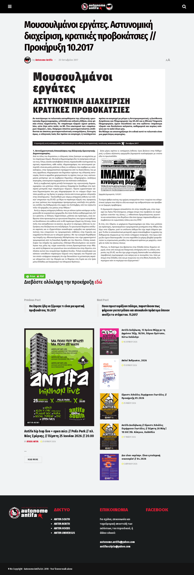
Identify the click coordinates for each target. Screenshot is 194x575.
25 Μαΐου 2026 (129, 403)
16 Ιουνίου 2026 (130, 342)
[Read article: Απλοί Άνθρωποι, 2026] (109, 374)
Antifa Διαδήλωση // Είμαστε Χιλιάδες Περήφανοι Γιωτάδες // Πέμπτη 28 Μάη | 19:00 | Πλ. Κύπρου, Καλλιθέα (144, 428)
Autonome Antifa (43, 59)
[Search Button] (184, 6)
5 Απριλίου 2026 (130, 464)
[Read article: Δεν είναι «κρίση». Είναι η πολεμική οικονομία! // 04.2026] (109, 467)
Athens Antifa (32, 441)
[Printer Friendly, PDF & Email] (34, 276)
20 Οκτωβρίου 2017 (68, 59)
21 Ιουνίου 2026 (49, 441)
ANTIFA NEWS (33, 422)
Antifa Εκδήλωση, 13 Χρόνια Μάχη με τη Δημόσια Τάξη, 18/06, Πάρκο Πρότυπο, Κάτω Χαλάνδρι (143, 333)
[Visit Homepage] (97, 6)
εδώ (98, 282)
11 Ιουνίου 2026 (130, 365)
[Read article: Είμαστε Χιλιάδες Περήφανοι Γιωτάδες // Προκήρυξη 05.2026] (109, 406)
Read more (35, 459)
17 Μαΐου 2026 (129, 437)
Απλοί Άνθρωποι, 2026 (134, 360)
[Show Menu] (10, 6)
